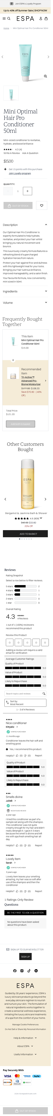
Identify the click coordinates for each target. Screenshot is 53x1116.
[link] (40, 18)
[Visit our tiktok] (29, 970)
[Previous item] (5, 499)
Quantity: (9, 184)
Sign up (25, 956)
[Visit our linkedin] (36, 970)
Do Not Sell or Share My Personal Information (25, 1029)
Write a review (12, 153)
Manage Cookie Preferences (25, 1024)
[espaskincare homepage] (25, 18)
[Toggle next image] (48, 56)
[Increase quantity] (27, 191)
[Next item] (45, 499)
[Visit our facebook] (14, 970)
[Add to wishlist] (41, 205)
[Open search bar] (8, 18)
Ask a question (30, 153)
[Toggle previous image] (2, 56)
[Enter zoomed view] (45, 76)
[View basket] (46, 18)
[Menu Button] (3, 18)
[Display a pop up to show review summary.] (41, 518)
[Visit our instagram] (21, 970)
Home (6, 28)
